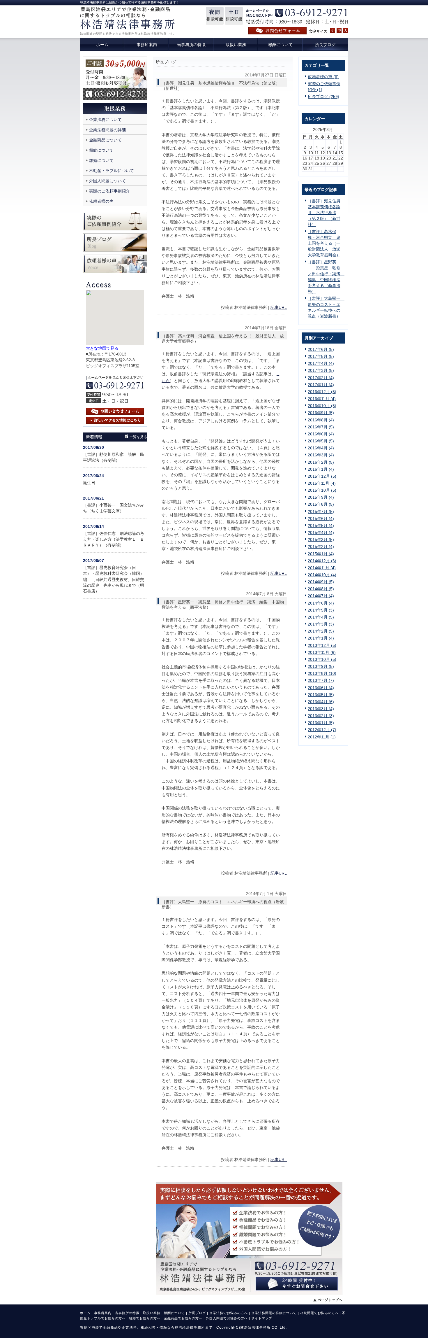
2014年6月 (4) (321, 603)
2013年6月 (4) (321, 687)
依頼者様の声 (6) (323, 76)
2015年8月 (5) (321, 504)
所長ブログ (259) (323, 96)
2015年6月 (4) (321, 518)
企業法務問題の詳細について (274, 1313)
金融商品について (105, 140)
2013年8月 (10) (322, 673)
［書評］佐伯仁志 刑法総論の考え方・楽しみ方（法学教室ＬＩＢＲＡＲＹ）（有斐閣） (113, 539)
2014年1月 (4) (321, 638)
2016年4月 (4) (321, 448)
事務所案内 (103, 1313)
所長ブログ (197, 1313)
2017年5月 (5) (321, 356)
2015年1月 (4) (321, 553)
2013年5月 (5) (321, 694)
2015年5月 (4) (321, 525)
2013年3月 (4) (321, 708)
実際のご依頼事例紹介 (109, 191)
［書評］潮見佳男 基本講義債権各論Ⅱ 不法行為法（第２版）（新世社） (326, 213)
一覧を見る (138, 437)
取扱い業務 (151, 1313)
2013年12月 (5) (322, 645)
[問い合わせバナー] (249, 1293)
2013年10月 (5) (322, 659)
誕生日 (89, 482)
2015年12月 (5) (322, 476)
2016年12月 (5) (322, 391)
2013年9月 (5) (321, 666)
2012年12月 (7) (322, 729)
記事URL (278, 307)
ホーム (85, 1313)
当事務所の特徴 (127, 1313)
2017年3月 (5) (321, 370)
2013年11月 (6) (322, 652)
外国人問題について (107, 180)
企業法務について (105, 119)
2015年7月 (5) (321, 511)
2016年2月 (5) (321, 462)
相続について (101, 150)
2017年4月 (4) (321, 363)
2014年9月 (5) (321, 581)
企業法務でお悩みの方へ (228, 1313)
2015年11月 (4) (322, 483)
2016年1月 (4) (321, 469)
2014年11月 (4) (322, 567)
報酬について (174, 1313)
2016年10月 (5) (322, 405)
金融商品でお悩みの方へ (183, 1318)
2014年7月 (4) (321, 595)
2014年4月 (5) (321, 617)
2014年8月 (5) (321, 588)
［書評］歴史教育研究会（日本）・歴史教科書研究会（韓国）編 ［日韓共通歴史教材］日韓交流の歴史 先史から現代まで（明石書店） (113, 579)
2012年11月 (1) (322, 737)
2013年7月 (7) (321, 680)
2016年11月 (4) (322, 398)
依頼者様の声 (101, 201)
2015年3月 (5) (321, 539)
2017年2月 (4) (321, 377)
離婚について (101, 160)
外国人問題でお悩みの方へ (227, 1318)
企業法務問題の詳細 (107, 129)
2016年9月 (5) (321, 412)
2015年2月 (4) (321, 546)
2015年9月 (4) (321, 497)
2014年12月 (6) (322, 560)
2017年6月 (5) (321, 349)
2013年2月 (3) (321, 715)
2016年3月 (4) (321, 455)
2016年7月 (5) (321, 427)
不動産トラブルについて (111, 170)
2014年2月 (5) (321, 631)
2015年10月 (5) (322, 490)
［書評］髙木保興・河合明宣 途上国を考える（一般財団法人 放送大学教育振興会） (324, 243)
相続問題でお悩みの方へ (319, 1313)
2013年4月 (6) (321, 701)
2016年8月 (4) (321, 420)
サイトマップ (261, 1318)
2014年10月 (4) (322, 574)
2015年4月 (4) (321, 532)
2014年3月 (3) (321, 624)
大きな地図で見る (102, 348)
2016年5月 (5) (321, 441)
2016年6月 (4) (321, 434)
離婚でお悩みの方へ (144, 1318)
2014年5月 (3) (321, 610)
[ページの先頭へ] (330, 1300)
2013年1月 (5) (321, 722)
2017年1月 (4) (321, 384)
